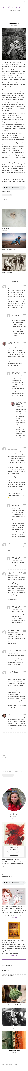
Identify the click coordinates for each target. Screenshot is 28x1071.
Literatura (14, 20)
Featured (4, 970)
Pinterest (12, 1066)
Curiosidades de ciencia (7, 968)
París (10, 194)
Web (3, 762)
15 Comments (5, 199)
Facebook (4, 1066)
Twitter (8, 1066)
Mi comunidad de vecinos (14, 1050)
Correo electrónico (5, 756)
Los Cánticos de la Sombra (8, 249)
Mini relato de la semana (8, 975)
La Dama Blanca (6, 228)
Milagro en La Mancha (14, 1027)
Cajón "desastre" (6, 965)
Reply (24, 285)
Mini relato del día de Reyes (14, 1004)
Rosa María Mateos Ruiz (16, 315)
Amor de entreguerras (7, 272)
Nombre (4, 750)
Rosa (9, 714)
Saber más (14, 818)
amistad (5, 194)
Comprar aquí (14, 870)
